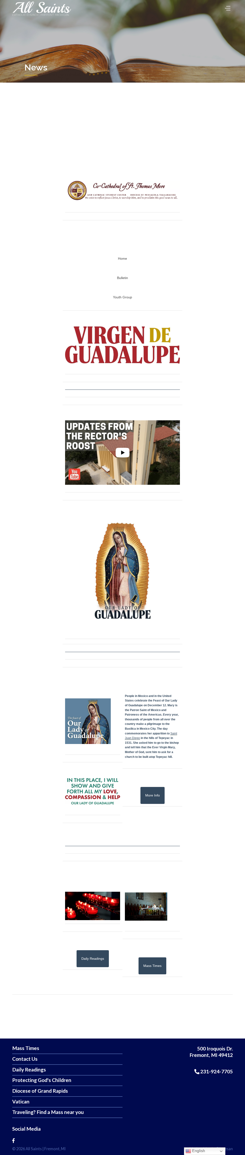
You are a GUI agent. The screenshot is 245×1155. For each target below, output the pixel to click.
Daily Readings (29, 1069)
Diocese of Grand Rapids (40, 1091)
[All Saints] (41, 16)
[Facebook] (13, 1140)
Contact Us (25, 1059)
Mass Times (25, 1048)
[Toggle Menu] (226, 7)
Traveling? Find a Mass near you (48, 1112)
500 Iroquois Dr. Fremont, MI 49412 (211, 1051)
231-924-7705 (216, 1071)
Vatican (20, 1101)
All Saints (34, 1148)
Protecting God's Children (41, 1080)
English (198, 1151)
